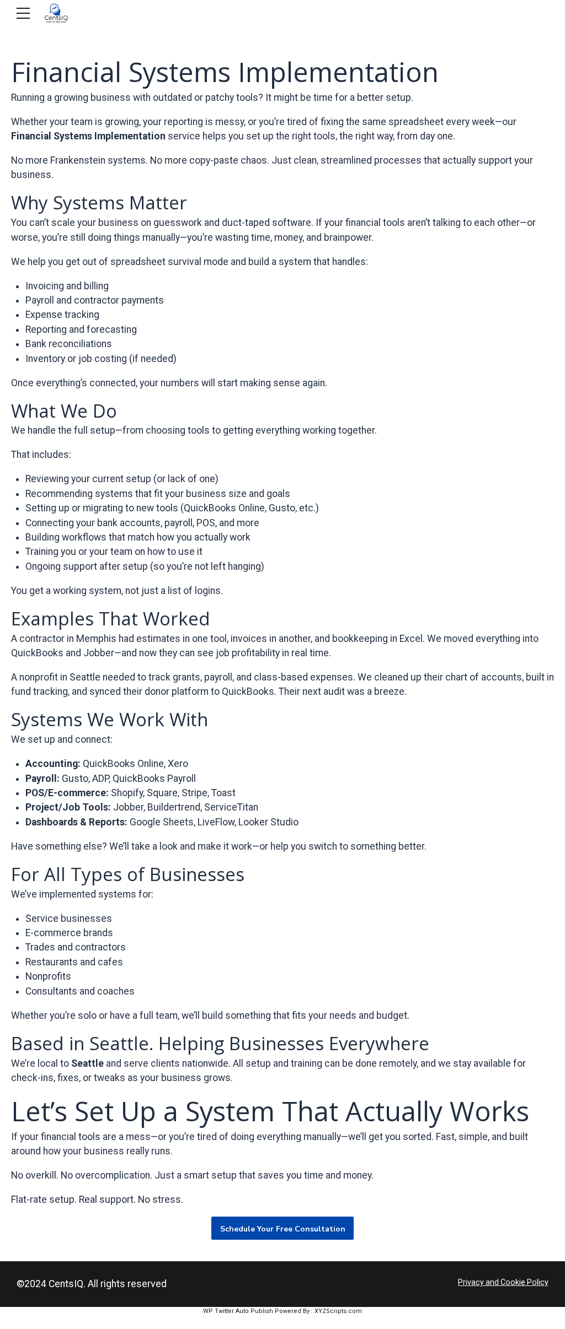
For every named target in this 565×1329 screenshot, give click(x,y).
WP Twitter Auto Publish (238, 1311)
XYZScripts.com (338, 1311)
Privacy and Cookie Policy (503, 1282)
